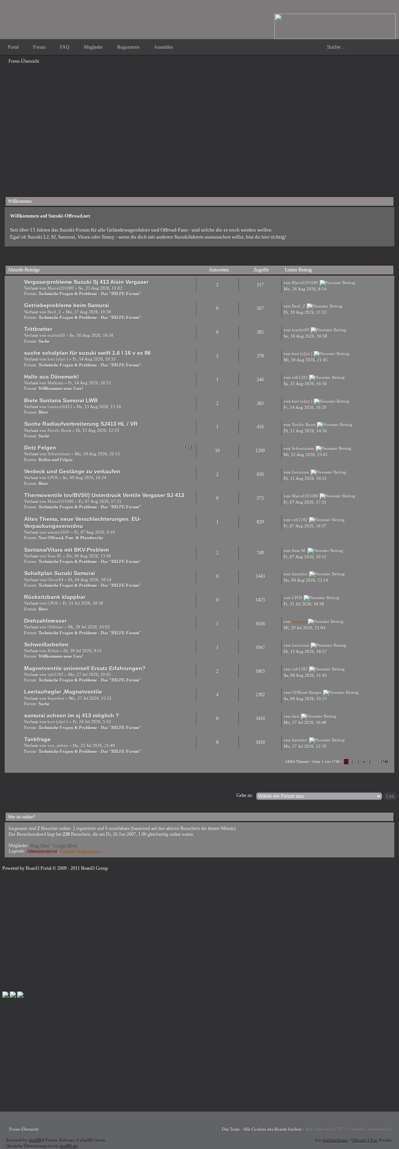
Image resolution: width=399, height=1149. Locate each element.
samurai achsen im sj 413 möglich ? (71, 715)
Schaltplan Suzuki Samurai (59, 573)
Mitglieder (93, 47)
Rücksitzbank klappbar (54, 597)
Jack (296, 716)
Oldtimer (56, 627)
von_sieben (58, 745)
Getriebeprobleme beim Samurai (66, 305)
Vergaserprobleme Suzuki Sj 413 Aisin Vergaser (86, 282)
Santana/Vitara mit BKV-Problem (66, 550)
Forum (39, 47)
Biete (43, 412)
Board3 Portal (38, 868)
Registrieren (128, 47)
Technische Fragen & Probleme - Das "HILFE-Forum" (90, 293)
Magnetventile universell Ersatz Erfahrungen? (85, 668)
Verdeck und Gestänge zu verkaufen (72, 471)
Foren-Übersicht (24, 61)
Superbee (56, 698)
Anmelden (163, 47)
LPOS (53, 477)
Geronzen (300, 472)
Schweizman (59, 453)
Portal (13, 47)
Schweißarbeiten (46, 644)
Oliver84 (56, 579)
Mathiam (56, 383)
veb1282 (300, 377)
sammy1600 (59, 532)
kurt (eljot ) (58, 359)
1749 (384, 762)
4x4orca (299, 621)
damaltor (300, 574)
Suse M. (55, 556)
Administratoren (42, 851)
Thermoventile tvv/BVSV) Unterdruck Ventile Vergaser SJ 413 (104, 495)
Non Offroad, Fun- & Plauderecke (71, 537)
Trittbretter (38, 329)
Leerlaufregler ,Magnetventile (63, 692)
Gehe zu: (245, 795)
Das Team (231, 1129)
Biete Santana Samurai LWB (61, 400)
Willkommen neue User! (61, 388)
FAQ (64, 47)
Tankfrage (37, 739)
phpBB (35, 1140)
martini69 (56, 335)
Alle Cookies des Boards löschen (272, 1129)
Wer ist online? (21, 817)
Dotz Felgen (40, 447)
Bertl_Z (54, 312)
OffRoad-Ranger (307, 692)
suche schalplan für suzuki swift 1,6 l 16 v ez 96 (87, 353)
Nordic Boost (59, 430)
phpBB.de (68, 1146)
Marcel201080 (61, 288)
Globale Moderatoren (80, 851)
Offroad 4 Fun (364, 1140)
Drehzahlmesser (45, 621)
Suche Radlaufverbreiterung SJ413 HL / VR (81, 424)
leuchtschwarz (335, 1140)
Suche (44, 341)
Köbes (53, 650)
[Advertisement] (199, 121)
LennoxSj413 (60, 406)
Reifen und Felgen (55, 459)
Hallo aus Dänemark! (51, 377)
